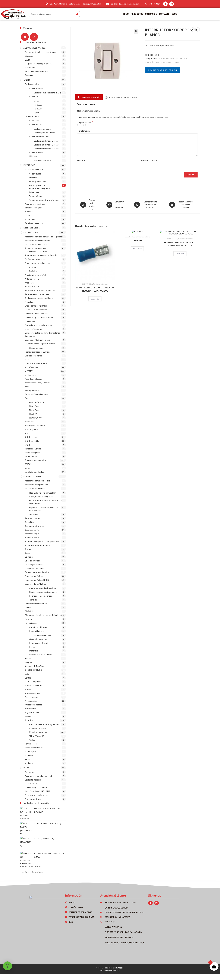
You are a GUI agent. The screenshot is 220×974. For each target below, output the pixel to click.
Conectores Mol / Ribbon (36, 603)
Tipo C (37, 112)
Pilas (27, 386)
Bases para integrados (34, 526)
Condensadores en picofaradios (43, 592)
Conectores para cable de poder (39, 317)
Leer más (95, 299)
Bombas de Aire (32, 537)
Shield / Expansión (37, 736)
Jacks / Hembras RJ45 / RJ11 (37, 791)
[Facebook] (25, 37)
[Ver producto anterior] (193, 29)
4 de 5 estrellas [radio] (86, 125)
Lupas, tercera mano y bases (41, 496)
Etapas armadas (36, 348)
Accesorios (29, 772)
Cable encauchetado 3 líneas (46, 145)
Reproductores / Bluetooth (36, 71)
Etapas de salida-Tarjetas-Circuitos (40, 343)
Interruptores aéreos (38, 181)
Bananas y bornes (32, 518)
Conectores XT (31, 321)
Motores (28, 689)
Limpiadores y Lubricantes (36, 363)
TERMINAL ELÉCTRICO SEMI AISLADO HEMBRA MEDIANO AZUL (95, 289)
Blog (174, 14)
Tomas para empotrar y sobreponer (45, 200)
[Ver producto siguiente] (198, 29)
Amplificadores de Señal (35, 275)
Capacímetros (31, 302)
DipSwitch (29, 611)
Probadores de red (33, 799)
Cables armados (32, 84)
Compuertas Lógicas (34, 576)
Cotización (151, 14)
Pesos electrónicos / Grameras (38, 382)
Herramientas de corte (39, 643)
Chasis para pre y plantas (36, 306)
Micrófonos (30, 67)
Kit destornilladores (42, 635)
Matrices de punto (33, 681)
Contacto (164, 14)
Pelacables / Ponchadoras (40, 654)
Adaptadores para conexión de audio (41, 255)
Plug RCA (33, 414)
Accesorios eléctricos (165, 58)
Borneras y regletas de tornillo (38, 545)
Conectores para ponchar (36, 787)
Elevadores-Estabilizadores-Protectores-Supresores (42, 334)
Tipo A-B (38, 109)
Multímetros (30, 375)
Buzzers (28, 553)
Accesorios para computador (37, 240)
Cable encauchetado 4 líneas (46, 148)
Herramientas (31, 623)
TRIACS (28, 464)
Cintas (27, 215)
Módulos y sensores (38, 732)
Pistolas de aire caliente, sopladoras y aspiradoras (45, 502)
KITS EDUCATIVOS (33, 670)
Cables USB (34, 96)
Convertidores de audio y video (38, 325)
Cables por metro (32, 116)
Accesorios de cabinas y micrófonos (40, 52)
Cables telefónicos (33, 780)
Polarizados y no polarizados (41, 596)
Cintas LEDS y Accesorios (36, 309)
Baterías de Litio (32, 286)
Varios (27, 468)
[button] (136, 31)
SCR (26, 433)
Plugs (27, 398)
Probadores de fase (33, 705)
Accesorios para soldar (35, 488)
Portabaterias (31, 701)
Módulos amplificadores (35, 685)
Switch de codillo (32, 441)
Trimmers (29, 755)
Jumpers (28, 662)
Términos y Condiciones (31, 872)
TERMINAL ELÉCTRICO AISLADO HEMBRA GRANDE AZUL (180, 244)
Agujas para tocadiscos (35, 259)
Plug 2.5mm (34, 406)
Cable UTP (34, 120)
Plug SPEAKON (35, 418)
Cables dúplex (35, 124)
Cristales (28, 607)
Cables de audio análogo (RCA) (47, 93)
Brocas (28, 549)
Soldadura (33, 514)
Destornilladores (36, 631)
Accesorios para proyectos (36, 484)
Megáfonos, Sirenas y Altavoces (38, 64)
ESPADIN (137, 240)
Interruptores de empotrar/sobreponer (162, 62)
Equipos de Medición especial (37, 340)
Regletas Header (32, 712)
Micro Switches (31, 367)
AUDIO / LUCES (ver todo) (35, 48)
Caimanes (29, 557)
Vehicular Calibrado (42, 160)
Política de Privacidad (30, 866)
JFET (27, 359)
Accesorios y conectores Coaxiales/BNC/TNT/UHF (36, 250)
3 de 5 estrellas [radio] (84, 125)
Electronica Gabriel (31, 228)
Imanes (28, 658)
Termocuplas (30, 751)
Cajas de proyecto (33, 561)
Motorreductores (32, 693)
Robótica (29, 720)
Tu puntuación (85, 122)
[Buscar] (77, 14)
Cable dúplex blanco (42, 129)
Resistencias (30, 716)
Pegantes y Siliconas (33, 379)
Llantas (28, 678)
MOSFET (29, 371)
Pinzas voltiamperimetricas (36, 394)
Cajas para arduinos (38, 728)
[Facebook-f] (165, 3)
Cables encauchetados (39, 136)
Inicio (126, 14)
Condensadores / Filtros (35, 584)
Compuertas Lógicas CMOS (37, 580)
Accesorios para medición (36, 244)
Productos (137, 14)
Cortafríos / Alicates (38, 627)
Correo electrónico (148, 160)
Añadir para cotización (162, 70)
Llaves (32, 647)
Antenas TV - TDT (33, 279)
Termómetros (31, 456)
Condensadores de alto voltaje (42, 588)
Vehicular (33, 156)
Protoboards (30, 708)
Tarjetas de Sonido (33, 449)
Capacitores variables (34, 568)
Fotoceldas (29, 619)
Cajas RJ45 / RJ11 (33, 783)
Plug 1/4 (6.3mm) (36, 402)
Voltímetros (30, 763)
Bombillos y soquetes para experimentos (42, 541)
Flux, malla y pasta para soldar (42, 493)
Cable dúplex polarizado (44, 132)
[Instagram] (171, 3)
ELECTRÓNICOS (30, 232)
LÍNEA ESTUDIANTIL (32, 476)
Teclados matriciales (34, 747)
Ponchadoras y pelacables (36, 795)
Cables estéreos (36, 152)
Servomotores (31, 744)
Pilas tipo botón (32, 390)
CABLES (26, 80)
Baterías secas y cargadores (37, 294)
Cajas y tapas (35, 174)
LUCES (27, 60)
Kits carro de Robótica (34, 666)
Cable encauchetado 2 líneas (46, 141)
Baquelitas (29, 522)
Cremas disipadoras (33, 329)
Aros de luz (29, 283)
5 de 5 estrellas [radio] (89, 125)
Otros (36, 101)
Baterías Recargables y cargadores (40, 290)
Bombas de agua (32, 533)
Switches (28, 445)
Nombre (81, 160)
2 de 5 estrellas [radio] (81, 125)
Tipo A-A (38, 105)
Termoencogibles (32, 452)
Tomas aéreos (35, 196)
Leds (27, 674)
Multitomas (30, 219)
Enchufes (33, 177)
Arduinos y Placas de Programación (44, 724)
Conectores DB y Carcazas (36, 313)
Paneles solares (31, 697)
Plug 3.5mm (34, 410)
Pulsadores (34, 192)
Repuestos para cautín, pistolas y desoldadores (43, 509)
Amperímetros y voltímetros (37, 263)
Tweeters (29, 75)
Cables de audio (36, 88)
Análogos (33, 267)
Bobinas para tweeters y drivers (39, 298)
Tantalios (33, 600)
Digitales (33, 271)
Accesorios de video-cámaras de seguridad (43, 237)
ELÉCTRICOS (181, 58)
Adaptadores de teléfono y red (38, 776)
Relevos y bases (32, 429)
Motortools (34, 651)
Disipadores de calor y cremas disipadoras (43, 615)
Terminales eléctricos (100, 284)
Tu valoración (84, 130)
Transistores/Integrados (35, 460)
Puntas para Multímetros (35, 425)
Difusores (29, 56)
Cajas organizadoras (34, 564)
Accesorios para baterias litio (37, 481)
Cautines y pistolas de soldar (37, 572)
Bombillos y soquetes (34, 207)
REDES (26, 767)
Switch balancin (31, 437)
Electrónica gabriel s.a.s (110, 970)
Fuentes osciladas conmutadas (38, 352)
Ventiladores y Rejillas (34, 472)
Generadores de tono (34, 356)
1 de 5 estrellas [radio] (78, 125)
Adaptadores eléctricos (35, 204)
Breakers (28, 211)
